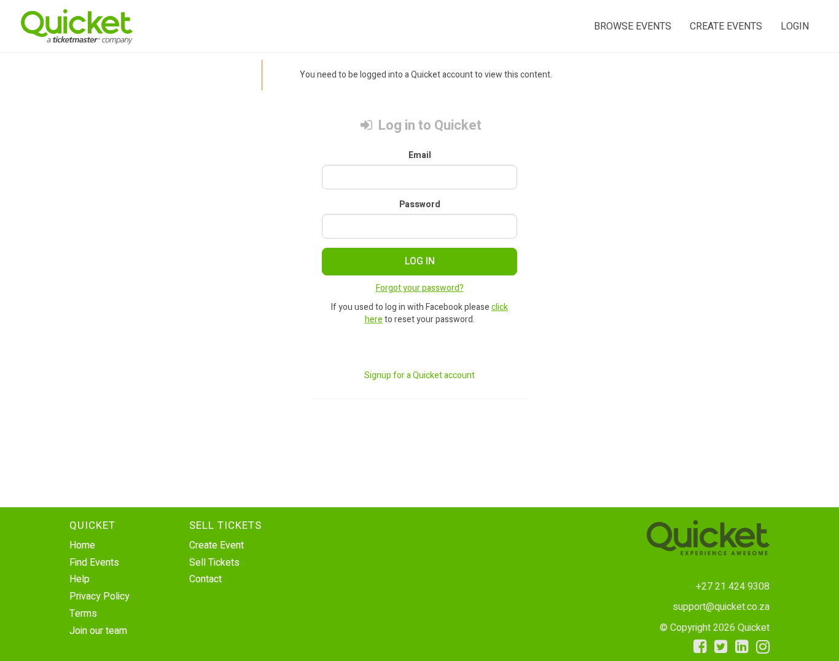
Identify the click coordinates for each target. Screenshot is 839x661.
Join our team (98, 630)
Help (79, 579)
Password (419, 205)
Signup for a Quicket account (419, 375)
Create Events (726, 26)
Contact (205, 579)
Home (82, 545)
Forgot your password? (420, 288)
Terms (83, 613)
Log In (420, 261)
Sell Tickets (214, 562)
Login (795, 26)
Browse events (632, 26)
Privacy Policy (99, 596)
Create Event (216, 545)
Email (419, 155)
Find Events (94, 562)
